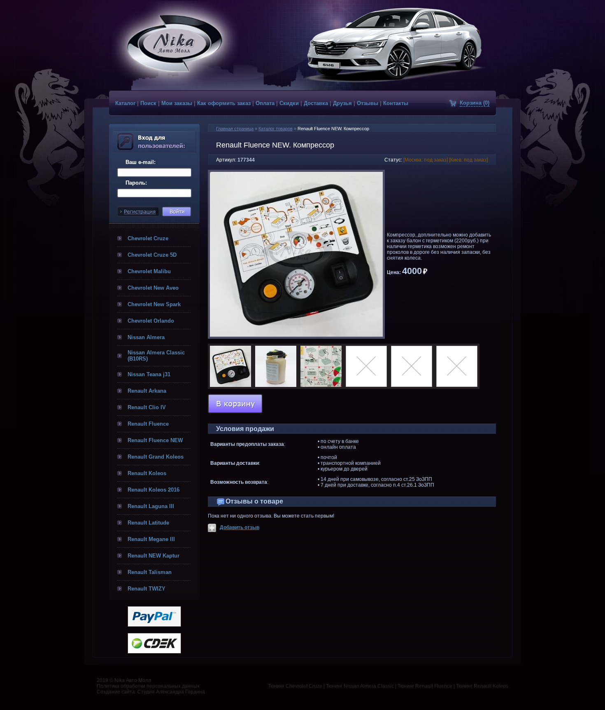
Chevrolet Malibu (149, 271)
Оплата (265, 103)
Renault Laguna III (151, 506)
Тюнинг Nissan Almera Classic (360, 686)
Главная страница (235, 128)
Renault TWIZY (146, 589)
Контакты (395, 103)
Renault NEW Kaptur (153, 556)
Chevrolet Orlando (151, 321)
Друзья (342, 103)
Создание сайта (116, 692)
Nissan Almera (146, 337)
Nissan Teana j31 (149, 374)
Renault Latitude (148, 523)
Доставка (316, 103)
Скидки (289, 103)
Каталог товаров (275, 128)
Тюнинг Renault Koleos (482, 686)
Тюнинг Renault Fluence (425, 686)
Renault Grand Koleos (156, 457)
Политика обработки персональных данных (148, 686)
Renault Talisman (150, 572)
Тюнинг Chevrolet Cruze (295, 686)
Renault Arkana (147, 391)
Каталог (125, 103)
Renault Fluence (148, 424)
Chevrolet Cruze (148, 238)
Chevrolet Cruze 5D (152, 255)
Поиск (148, 103)
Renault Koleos (147, 473)
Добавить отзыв (239, 527)
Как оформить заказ (224, 103)
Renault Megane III (151, 539)
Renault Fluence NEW (155, 440)
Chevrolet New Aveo (153, 288)
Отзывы (367, 103)
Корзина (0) (474, 103)
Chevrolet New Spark (154, 304)
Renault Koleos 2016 (153, 490)
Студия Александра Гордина (171, 692)
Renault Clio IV (147, 407)
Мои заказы (176, 103)
